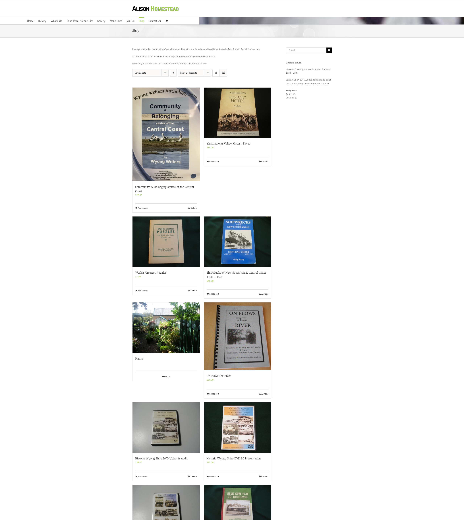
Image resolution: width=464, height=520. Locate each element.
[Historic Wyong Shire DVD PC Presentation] (237, 427)
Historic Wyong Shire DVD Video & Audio (161, 458)
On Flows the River (219, 375)
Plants (139, 358)
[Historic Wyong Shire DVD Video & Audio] (166, 427)
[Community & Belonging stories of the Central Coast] (166, 134)
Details (194, 208)
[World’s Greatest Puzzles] (166, 241)
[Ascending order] (173, 73)
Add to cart (143, 208)
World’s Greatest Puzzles (150, 272)
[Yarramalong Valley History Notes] (237, 113)
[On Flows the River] (237, 336)
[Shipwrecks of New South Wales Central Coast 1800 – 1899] (237, 241)
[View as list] (223, 72)
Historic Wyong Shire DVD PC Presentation (234, 458)
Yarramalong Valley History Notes (228, 143)
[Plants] (166, 327)
